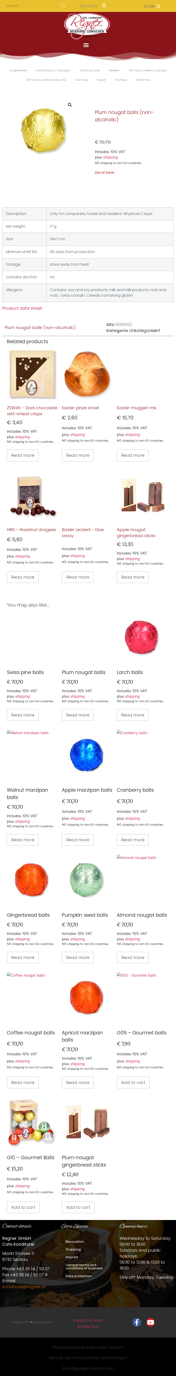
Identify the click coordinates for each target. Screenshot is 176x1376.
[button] (152, 6)
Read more (22, 455)
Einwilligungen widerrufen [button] (88, 1368)
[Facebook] (136, 1322)
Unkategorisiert (144, 330)
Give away (81, 79)
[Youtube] (150, 1322)
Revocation (75, 1242)
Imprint (72, 1257)
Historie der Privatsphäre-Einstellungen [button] (88, 1358)
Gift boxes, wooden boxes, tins (46, 79)
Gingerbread (18, 70)
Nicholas (121, 79)
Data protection (79, 1276)
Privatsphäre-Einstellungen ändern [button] (88, 1347)
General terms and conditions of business (84, 1266)
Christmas (143, 79)
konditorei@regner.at (24, 1287)
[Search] (63, 5)
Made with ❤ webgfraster (32, 1322)
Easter (101, 79)
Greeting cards (90, 70)
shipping (110, 157)
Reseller (114, 70)
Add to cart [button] (133, 1082)
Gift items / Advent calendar (148, 70)
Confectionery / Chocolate (53, 70)
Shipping (73, 1249)
